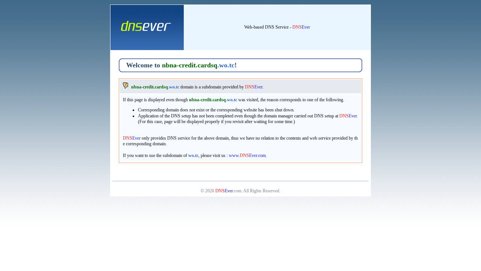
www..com (247, 155)
